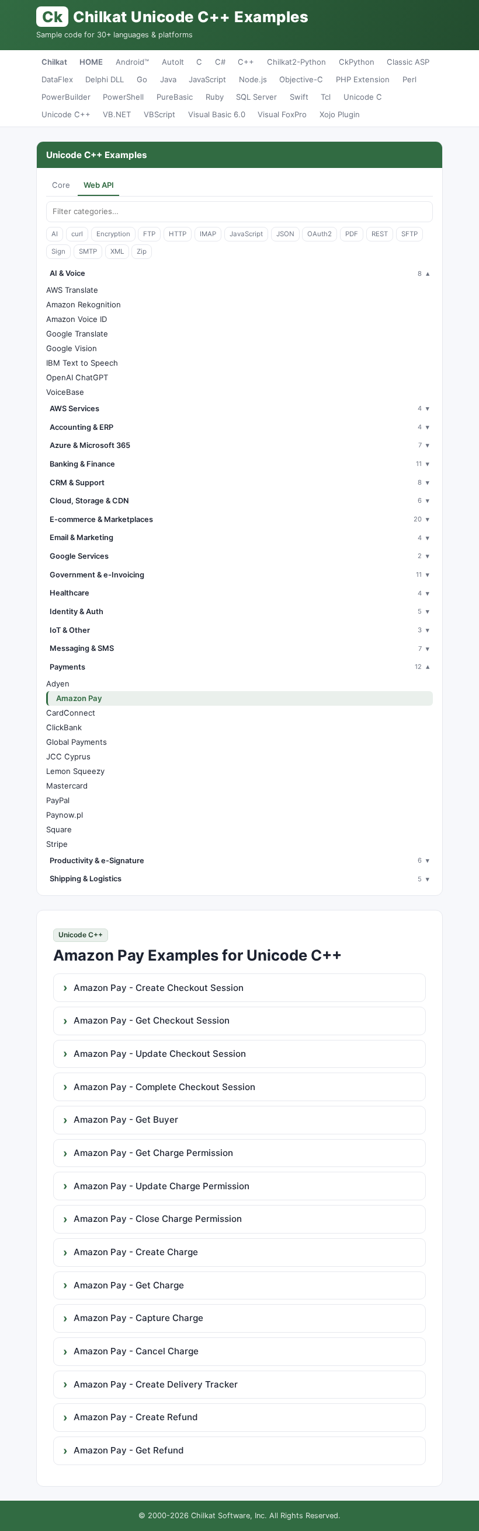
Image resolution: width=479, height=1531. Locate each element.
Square (59, 829)
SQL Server (256, 96)
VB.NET (117, 114)
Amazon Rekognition (83, 304)
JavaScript (207, 79)
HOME (91, 61)
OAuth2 (319, 234)
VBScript (159, 114)
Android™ (132, 61)
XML (117, 251)
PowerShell (123, 96)
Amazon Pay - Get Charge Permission (153, 1152)
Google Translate (77, 333)
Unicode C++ (66, 114)
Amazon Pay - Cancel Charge (136, 1351)
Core (61, 185)
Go (142, 79)
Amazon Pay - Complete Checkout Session (164, 1086)
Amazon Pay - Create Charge (136, 1251)
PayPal (58, 800)
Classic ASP (408, 61)
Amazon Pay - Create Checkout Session (159, 987)
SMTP (88, 251)
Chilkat (54, 61)
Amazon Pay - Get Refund (129, 1450)
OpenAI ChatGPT (77, 377)
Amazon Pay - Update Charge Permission (161, 1186)
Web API (99, 185)
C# (220, 61)
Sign (58, 251)
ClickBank (64, 727)
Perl (409, 79)
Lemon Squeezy (75, 771)
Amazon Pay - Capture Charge (138, 1317)
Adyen (58, 683)
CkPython (356, 61)
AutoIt (173, 61)
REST (380, 234)
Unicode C (362, 96)
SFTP (409, 234)
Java (168, 79)
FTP (149, 234)
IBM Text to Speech (82, 362)
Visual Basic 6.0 (216, 114)
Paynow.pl (64, 814)
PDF (351, 234)
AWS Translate (72, 290)
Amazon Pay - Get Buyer (126, 1119)
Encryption (113, 234)
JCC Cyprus (68, 756)
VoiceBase (65, 392)
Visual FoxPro (282, 114)
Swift (299, 96)
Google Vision (71, 348)
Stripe (57, 844)
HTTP (177, 234)
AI (54, 234)
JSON (285, 234)
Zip (142, 251)
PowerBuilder (66, 96)
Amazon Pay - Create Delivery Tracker (156, 1384)
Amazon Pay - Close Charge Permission (158, 1218)
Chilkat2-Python (296, 61)
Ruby (215, 96)
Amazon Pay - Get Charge (129, 1285)
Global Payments (76, 742)
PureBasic (175, 96)
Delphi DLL (104, 79)
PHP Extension (363, 79)
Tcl (326, 96)
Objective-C (301, 79)
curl (77, 234)
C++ (246, 61)
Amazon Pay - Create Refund (136, 1417)
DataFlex (57, 79)
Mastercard (67, 785)
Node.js (253, 79)
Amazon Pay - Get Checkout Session (152, 1020)
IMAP (208, 234)
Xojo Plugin (340, 114)
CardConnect (70, 712)
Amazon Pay (79, 698)
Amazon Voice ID (76, 319)
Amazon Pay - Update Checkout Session (160, 1053)
